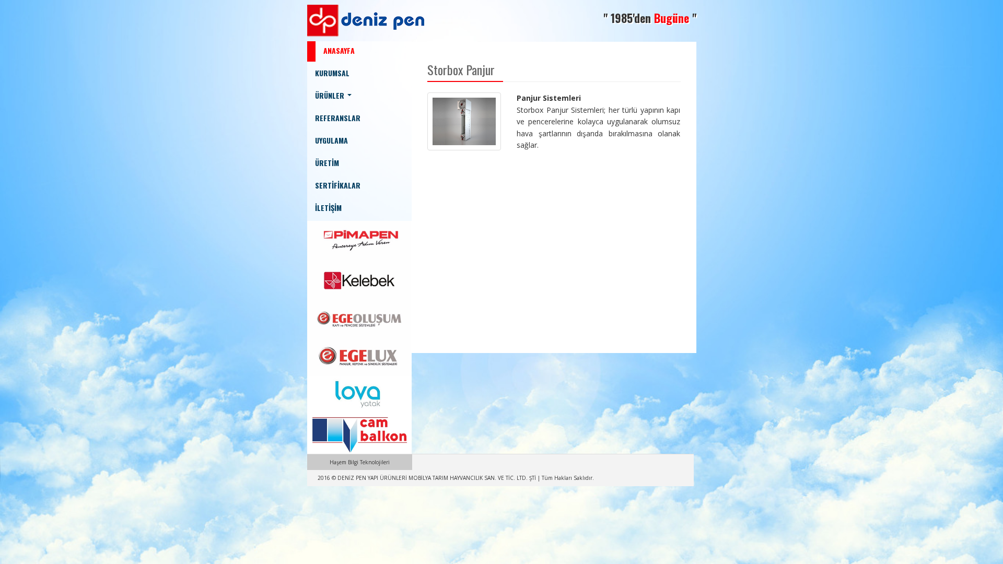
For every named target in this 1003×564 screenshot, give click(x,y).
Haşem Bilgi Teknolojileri (360, 462)
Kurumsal (332, 72)
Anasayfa (339, 50)
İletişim (328, 207)
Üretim (327, 162)
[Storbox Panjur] (464, 120)
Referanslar (337, 117)
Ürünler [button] (330, 95)
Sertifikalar (337, 185)
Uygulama (331, 140)
